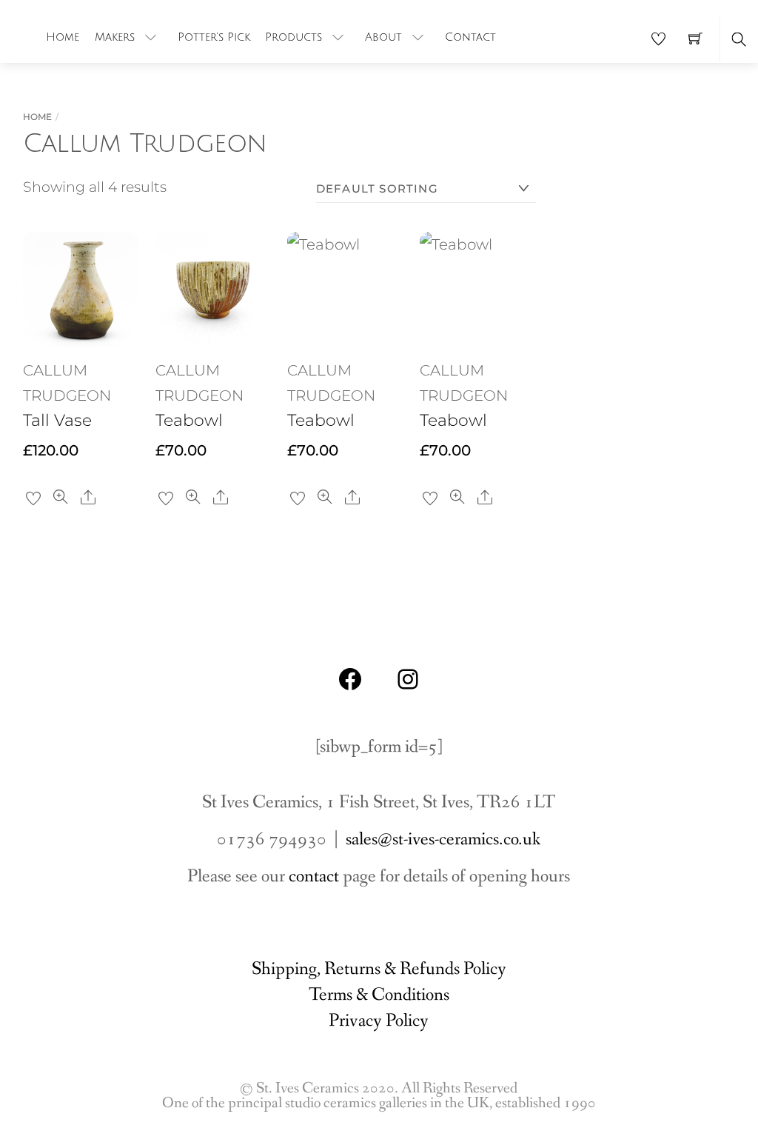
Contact (470, 37)
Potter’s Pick (214, 37)
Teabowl (189, 420)
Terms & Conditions (379, 995)
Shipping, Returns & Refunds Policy (379, 969)
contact (314, 876)
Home (62, 37)
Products (293, 37)
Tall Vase (57, 420)
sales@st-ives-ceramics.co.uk (443, 839)
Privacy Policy (379, 1021)
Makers (115, 37)
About (383, 37)
